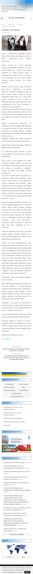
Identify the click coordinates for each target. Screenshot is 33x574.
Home (3, 24)
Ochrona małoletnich (16, 396)
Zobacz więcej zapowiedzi (16, 534)
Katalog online (16, 393)
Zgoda (27, 572)
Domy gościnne (23, 390)
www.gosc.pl (7, 339)
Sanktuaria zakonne (9, 390)
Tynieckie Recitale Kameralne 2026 (14, 462)
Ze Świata (20, 24)
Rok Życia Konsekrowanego (13, 418)
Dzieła (23, 387)
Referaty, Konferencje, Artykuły (14, 422)
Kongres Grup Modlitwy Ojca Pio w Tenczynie (17, 471)
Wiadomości (11, 24)
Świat (23, 557)
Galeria (5, 541)
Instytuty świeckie (9, 387)
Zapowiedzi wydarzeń (11, 458)
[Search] (31, 18)
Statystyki (7, 425)
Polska (9, 557)
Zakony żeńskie (23, 384)
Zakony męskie (9, 384)
